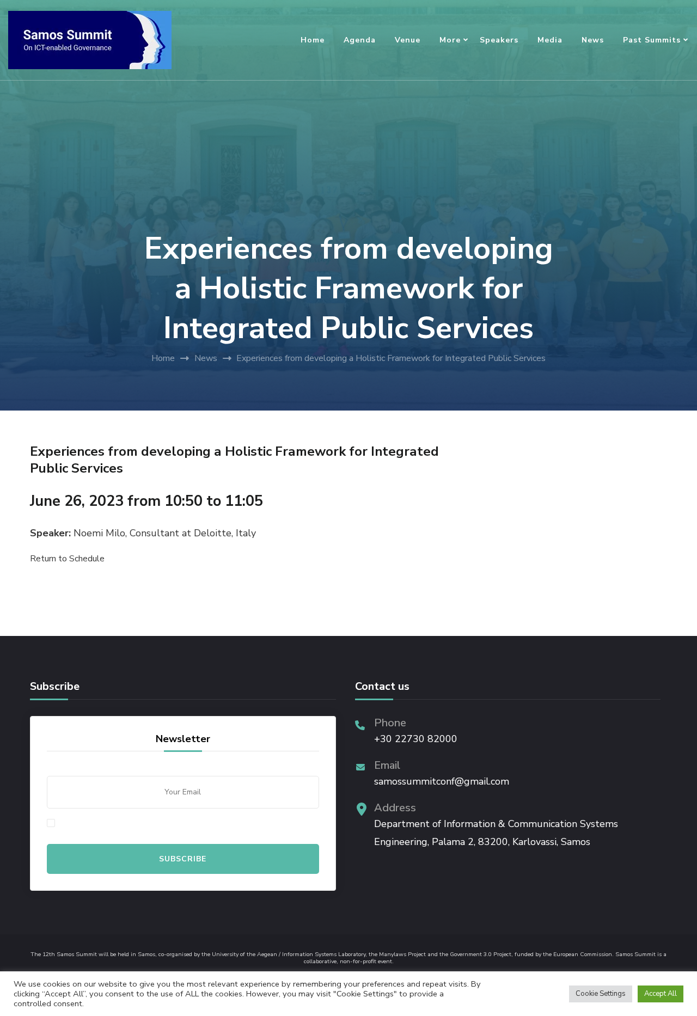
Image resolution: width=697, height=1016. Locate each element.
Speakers (499, 40)
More (450, 40)
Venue (407, 40)
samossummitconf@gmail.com (441, 781)
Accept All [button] (660, 994)
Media (550, 40)
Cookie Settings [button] (601, 994)
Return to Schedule (67, 559)
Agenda (360, 40)
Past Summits (652, 40)
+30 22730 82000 (415, 738)
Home (313, 40)
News (593, 40)
